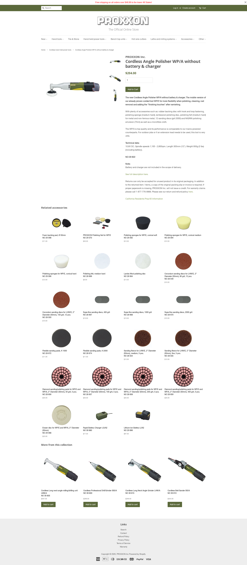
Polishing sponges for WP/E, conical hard (59, 275)
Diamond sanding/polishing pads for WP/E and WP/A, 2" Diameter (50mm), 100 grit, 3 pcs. (102, 391)
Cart (204, 8)
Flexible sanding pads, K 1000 (54, 352)
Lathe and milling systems (163, 39)
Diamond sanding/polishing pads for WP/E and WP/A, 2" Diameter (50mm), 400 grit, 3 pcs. (184, 391)
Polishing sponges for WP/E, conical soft (140, 236)
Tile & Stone (73, 39)
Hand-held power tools (94, 39)
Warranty (123, 547)
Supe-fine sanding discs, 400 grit (96, 313)
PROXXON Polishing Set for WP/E (97, 236)
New (43, 39)
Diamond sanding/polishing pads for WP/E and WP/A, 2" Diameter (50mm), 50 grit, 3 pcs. (61, 391)
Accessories (187, 39)
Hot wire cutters (139, 39)
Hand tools (57, 39)
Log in (175, 8)
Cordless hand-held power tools (60, 50)
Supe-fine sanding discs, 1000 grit (138, 313)
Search (123, 530)
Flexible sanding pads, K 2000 (95, 352)
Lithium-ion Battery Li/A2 (134, 429)
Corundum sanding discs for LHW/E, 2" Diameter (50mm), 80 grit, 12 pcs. (181, 276)
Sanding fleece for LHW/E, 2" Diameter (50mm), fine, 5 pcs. (181, 353)
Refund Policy (123, 536)
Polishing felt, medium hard (94, 275)
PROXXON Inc (123, 554)
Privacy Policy (123, 540)
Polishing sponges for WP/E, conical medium (183, 236)
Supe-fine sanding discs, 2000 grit (178, 313)
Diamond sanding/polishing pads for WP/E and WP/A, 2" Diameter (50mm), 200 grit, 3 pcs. (143, 391)
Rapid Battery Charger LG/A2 (95, 429)
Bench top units (118, 39)
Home (43, 50)
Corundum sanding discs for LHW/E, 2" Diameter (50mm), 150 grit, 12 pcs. (58, 314)
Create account (188, 8)
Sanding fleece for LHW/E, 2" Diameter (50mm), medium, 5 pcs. (140, 353)
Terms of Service (123, 543)
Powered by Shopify (137, 554)
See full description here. (136, 174)
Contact (123, 533)
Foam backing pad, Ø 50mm (54, 236)
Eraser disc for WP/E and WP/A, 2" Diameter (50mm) (60, 430)
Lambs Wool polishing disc (134, 275)
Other (201, 39)
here (191, 192)
